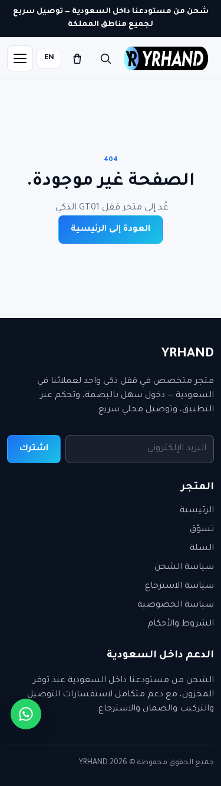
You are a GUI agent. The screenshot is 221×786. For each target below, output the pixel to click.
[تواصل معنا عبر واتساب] (26, 714)
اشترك (33, 449)
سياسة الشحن (184, 567)
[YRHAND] (166, 58)
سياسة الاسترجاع (179, 586)
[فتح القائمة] (20, 58)
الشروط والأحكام (180, 624)
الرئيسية (197, 511)
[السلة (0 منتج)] (77, 58)
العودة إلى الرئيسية (110, 229)
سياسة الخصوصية (175, 605)
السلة (202, 549)
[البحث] (105, 58)
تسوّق (202, 530)
